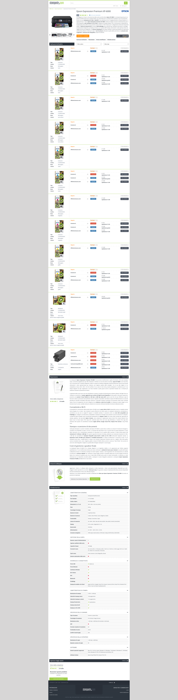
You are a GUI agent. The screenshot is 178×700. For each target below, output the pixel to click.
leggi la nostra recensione (56, 666)
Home (116, 6)
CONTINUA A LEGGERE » (83, 36)
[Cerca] (126, 3)
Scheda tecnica (111, 39)
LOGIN (127, 690)
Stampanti (124, 6)
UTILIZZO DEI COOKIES (53, 694)
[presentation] (49, 34)
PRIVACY (50, 692)
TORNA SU (124, 377)
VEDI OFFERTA (124, 51)
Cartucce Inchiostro (81, 39)
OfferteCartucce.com (76, 51)
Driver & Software (101, 39)
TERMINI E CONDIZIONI (53, 690)
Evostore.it (73, 75)
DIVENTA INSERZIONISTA (124, 692)
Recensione (92, 39)
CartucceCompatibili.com (77, 364)
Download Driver (95, 479)
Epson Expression (58, 8)
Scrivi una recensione (95, 15)
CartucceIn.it (74, 356)
